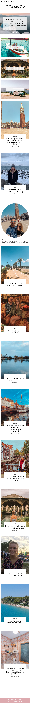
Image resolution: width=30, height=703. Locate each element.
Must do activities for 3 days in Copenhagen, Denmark (15, 428)
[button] (28, 1)
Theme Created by (15, 701)
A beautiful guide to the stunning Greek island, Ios (15, 21)
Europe (15, 136)
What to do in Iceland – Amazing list (15, 191)
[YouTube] (9, 1)
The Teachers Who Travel (15, 7)
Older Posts (24, 686)
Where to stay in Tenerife (14, 332)
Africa (15, 523)
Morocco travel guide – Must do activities (15, 527)
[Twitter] (1, 1)
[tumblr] (13, 1)
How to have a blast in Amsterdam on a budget (15, 479)
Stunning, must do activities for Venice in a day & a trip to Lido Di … (15, 141)
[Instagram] (4, 1)
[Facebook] (11, 1)
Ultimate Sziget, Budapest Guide (15, 574)
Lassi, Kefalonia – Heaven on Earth (15, 622)
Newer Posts (6, 686)
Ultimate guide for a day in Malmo (15, 379)
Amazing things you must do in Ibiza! (15, 284)
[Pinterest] (6, 1)
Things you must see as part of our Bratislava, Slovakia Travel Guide (15, 671)
